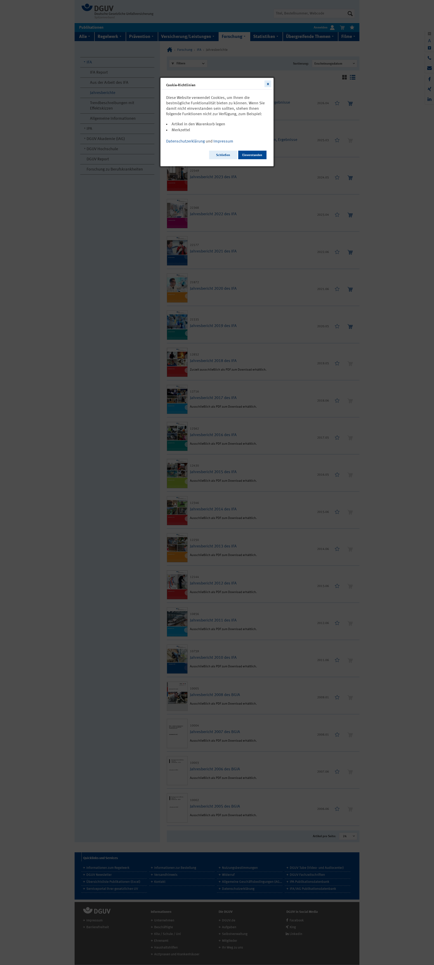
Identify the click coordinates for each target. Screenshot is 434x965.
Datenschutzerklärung (185, 141)
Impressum (223, 141)
